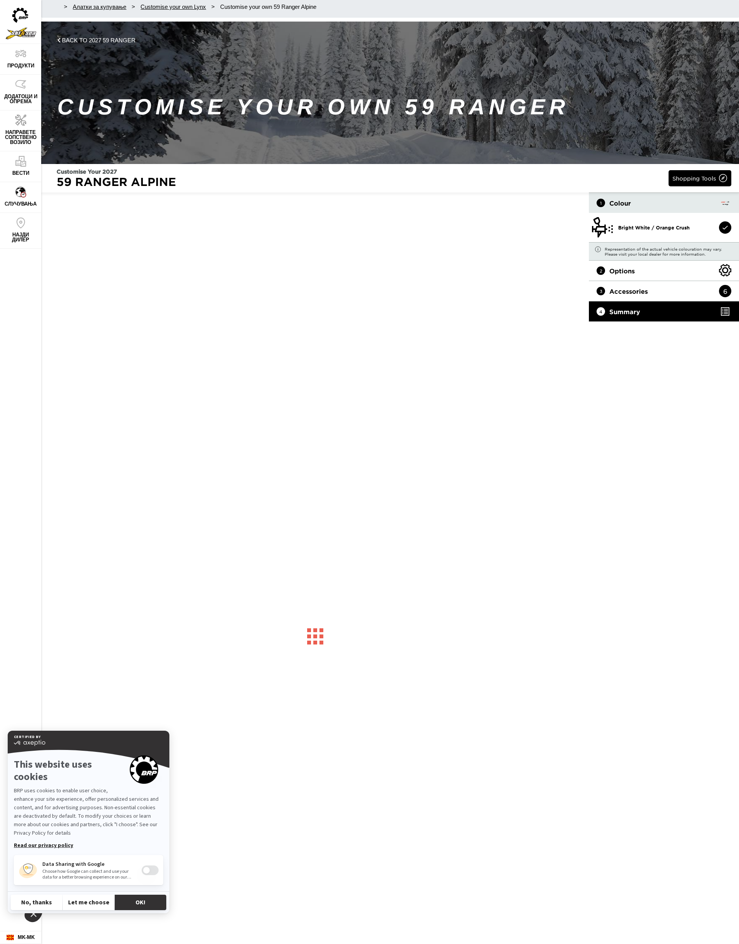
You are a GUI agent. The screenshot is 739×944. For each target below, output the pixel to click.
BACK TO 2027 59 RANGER (98, 40)
